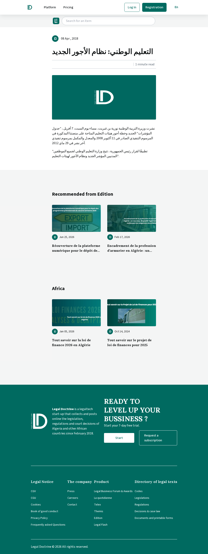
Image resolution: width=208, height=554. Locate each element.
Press (71, 491)
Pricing (68, 7)
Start (119, 438)
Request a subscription (153, 438)
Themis (98, 511)
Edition (98, 518)
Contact (72, 505)
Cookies (36, 505)
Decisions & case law (147, 511)
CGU (33, 498)
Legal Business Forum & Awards (113, 491)
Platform (50, 7)
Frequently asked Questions (48, 525)
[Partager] (53, 64)
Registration (154, 7)
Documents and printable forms (154, 518)
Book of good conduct (44, 511)
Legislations (142, 498)
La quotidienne (103, 498)
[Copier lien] (52, 64)
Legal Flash (100, 525)
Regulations (142, 505)
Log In (132, 7)
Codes (139, 491)
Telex (97, 505)
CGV (33, 491)
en (176, 7)
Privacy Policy (39, 518)
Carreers (72, 498)
